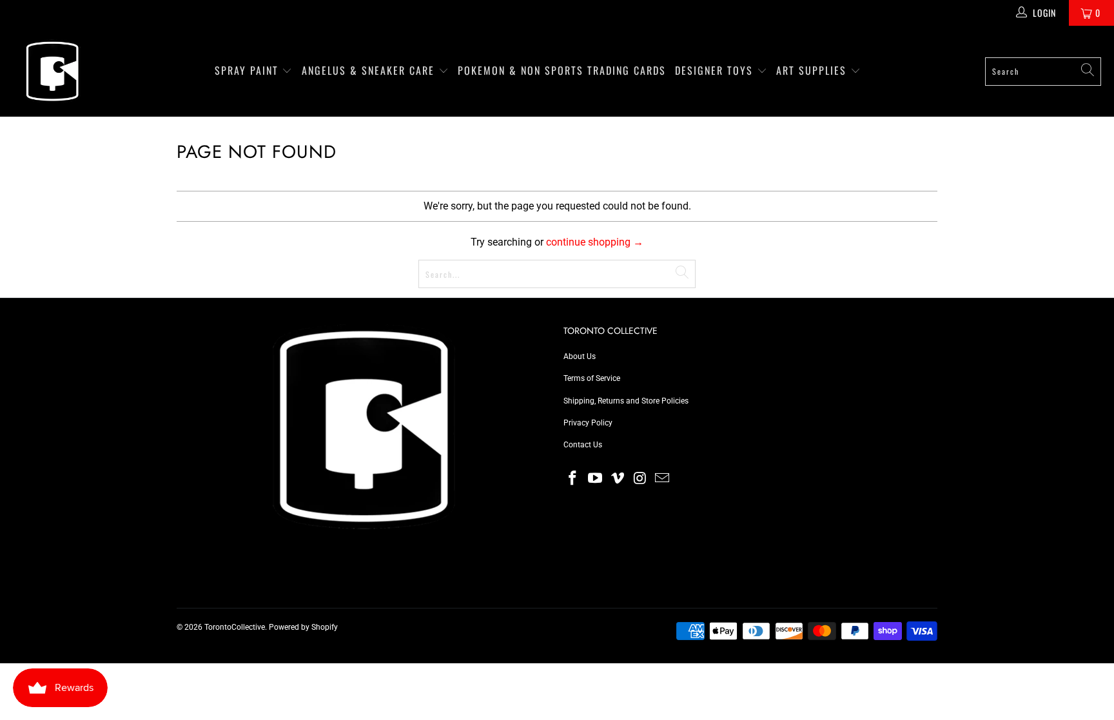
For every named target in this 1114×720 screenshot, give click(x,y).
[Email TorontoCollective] (662, 479)
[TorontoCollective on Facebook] (573, 479)
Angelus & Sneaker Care (368, 70)
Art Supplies (813, 70)
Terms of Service (591, 378)
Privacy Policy (587, 422)
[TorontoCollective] (51, 71)
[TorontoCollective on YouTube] (595, 479)
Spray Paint (248, 70)
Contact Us (582, 444)
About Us (579, 356)
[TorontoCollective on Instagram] (640, 479)
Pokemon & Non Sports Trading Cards (562, 70)
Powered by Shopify (303, 627)
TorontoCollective (234, 627)
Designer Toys (716, 70)
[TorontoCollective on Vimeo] (617, 479)
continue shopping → (594, 242)
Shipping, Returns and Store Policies (626, 400)
